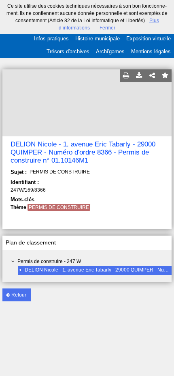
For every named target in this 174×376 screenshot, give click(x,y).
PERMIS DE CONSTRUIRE (59, 207)
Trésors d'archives (68, 51)
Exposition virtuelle (148, 39)
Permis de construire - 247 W (49, 261)
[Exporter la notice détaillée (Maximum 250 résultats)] (139, 75)
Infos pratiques (51, 39)
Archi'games (110, 51)
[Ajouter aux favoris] (165, 75)
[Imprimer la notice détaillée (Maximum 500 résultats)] (126, 75)
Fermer (107, 28)
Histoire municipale (97, 39)
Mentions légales (151, 51)
